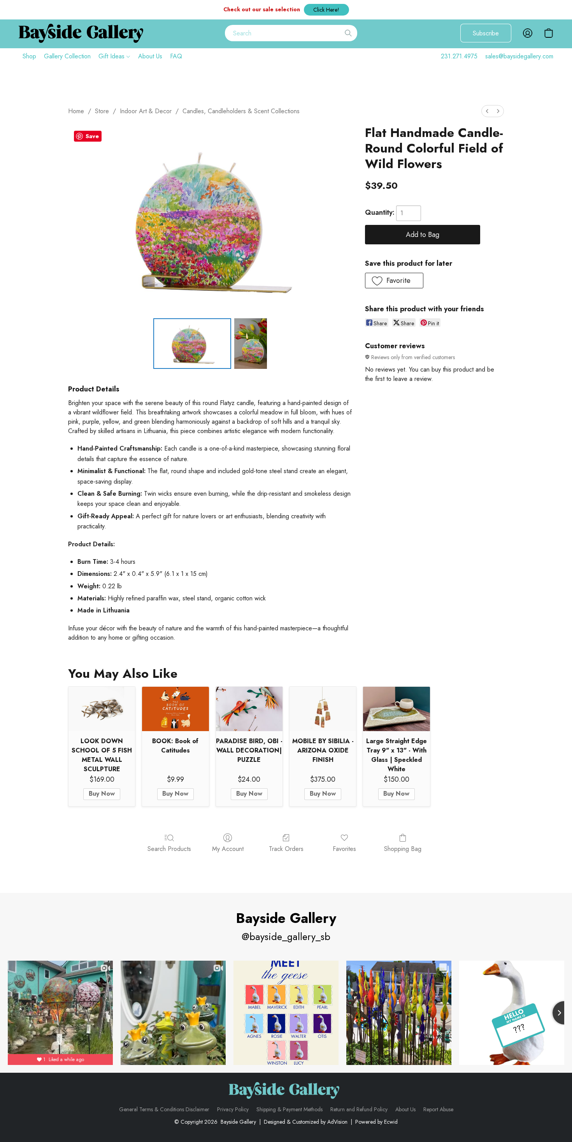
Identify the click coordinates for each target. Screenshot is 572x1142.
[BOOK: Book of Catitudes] (175, 709)
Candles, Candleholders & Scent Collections (241, 111)
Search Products (169, 848)
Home (76, 111)
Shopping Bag (402, 848)
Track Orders (286, 848)
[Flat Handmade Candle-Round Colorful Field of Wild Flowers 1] (250, 343)
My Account (228, 848)
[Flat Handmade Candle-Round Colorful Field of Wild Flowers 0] (192, 343)
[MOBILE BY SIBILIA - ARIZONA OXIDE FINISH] (323, 709)
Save (92, 136)
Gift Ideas (112, 56)
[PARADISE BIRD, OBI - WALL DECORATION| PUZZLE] (249, 709)
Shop (29, 56)
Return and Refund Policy (359, 1109)
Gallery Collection (67, 56)
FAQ (176, 56)
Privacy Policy (233, 1109)
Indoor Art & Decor (146, 111)
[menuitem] (487, 111)
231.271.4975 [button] (459, 56)
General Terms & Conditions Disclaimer (164, 1109)
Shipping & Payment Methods (289, 1109)
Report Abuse (438, 1109)
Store (102, 111)
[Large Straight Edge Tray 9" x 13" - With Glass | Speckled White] (396, 709)
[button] (326, 10)
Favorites (344, 848)
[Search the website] (348, 33)
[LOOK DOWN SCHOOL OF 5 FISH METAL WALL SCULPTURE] (101, 709)
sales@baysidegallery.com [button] (519, 56)
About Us (150, 56)
